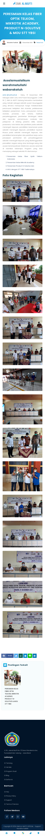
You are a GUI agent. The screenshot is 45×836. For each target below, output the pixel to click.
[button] (6, 833)
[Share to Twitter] (16, 656)
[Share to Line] (30, 656)
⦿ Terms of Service (11, 804)
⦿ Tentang (8, 763)
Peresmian (40, 42)
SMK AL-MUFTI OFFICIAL (25, 826)
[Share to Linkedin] (34, 656)
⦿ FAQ (6, 792)
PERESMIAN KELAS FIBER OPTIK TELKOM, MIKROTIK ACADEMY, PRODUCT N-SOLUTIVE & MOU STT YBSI (12, 696)
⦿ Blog (6, 775)
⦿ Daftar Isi (8, 779)
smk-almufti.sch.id (10, 95)
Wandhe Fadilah (22, 828)
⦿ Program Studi (10, 771)
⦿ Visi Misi (7, 767)
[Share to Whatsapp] (21, 656)
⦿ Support (8, 800)
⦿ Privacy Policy (10, 796)
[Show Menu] (4, 3)
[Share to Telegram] (25, 656)
